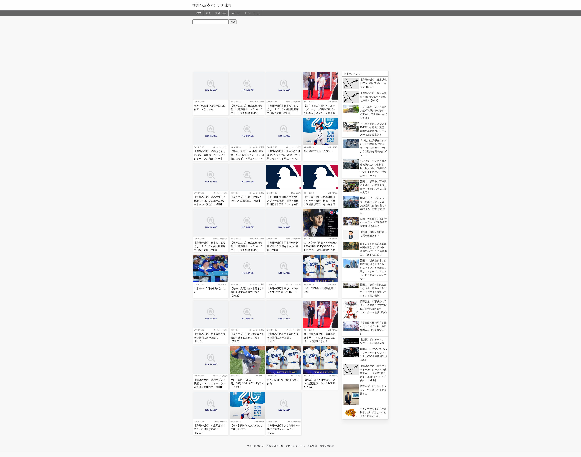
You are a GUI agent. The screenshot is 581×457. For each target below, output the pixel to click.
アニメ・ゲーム (252, 13)
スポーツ (235, 13)
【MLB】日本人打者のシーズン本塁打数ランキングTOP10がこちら (319, 383)
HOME (198, 13)
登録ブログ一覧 (274, 445)
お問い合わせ (327, 445)
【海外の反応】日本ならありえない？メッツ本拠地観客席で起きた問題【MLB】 (283, 109)
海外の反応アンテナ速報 (211, 5)
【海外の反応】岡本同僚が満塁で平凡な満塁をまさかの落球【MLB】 (283, 246)
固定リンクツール (295, 445)
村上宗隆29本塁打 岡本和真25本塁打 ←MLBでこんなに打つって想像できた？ (319, 337)
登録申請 (312, 445)
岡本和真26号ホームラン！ (318, 151)
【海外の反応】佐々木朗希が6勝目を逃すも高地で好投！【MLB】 (247, 292)
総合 (208, 13)
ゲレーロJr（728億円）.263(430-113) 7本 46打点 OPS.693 (247, 383)
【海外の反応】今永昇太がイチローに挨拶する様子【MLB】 (209, 429)
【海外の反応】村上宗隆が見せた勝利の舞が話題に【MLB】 (209, 337)
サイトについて (255, 445)
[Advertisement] (290, 47)
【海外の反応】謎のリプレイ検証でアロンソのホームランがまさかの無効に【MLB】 (209, 200)
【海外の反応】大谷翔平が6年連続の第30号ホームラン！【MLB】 (283, 429)
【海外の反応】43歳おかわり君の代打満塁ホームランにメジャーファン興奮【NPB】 (246, 109)
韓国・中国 (220, 13)
